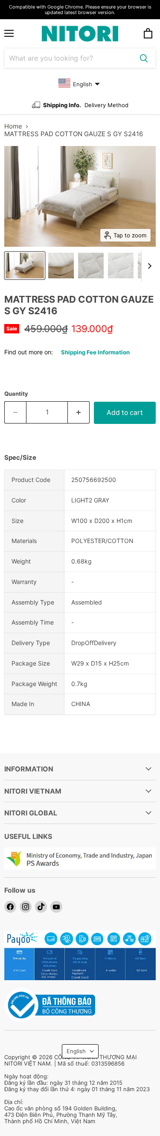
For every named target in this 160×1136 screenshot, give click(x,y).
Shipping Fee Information (95, 352)
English (76, 1051)
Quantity (16, 394)
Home (13, 126)
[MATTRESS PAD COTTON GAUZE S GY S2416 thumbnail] (25, 265)
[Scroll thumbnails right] (148, 266)
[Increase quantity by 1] (79, 412)
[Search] (143, 58)
